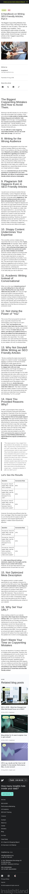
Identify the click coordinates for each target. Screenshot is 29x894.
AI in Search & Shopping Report (10, 842)
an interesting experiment (18, 415)
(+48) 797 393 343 (6, 857)
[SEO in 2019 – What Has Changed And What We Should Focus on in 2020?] (14, 700)
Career (3, 825)
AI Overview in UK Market (8, 845)
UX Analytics (5, 809)
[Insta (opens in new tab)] (9, 876)
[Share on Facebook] (2, 86)
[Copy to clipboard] (18, 86)
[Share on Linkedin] (13, 86)
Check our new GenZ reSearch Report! (14, 2)
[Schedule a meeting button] (25, 890)
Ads (4, 745)
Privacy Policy (5, 879)
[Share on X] (8, 86)
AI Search (5, 717)
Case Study (4, 839)
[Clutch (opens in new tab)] (15, 876)
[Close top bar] (27, 1)
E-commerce (6, 689)
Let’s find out (6, 794)
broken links (23, 634)
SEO (9, 10)
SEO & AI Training (6, 812)
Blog (2, 831)
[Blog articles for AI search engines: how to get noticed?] (14, 728)
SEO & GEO (4, 803)
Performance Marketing (8, 806)
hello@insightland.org (7, 855)
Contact (3, 820)
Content (4, 10)
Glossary (3, 828)
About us (3, 822)
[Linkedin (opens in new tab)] (2, 876)
